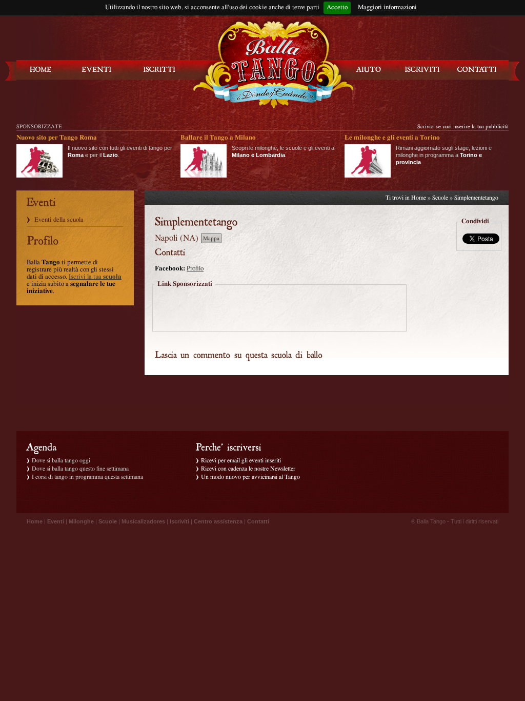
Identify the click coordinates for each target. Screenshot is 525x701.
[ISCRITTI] (159, 69)
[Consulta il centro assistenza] (368, 69)
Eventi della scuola (59, 220)
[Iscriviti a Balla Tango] (422, 69)
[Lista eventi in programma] (97, 69)
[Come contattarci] (476, 69)
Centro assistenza (218, 521)
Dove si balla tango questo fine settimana (80, 468)
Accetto (337, 7)
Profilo (195, 268)
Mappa (211, 238)
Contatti (258, 521)
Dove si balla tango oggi (61, 460)
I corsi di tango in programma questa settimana (87, 477)
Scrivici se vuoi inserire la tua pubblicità (463, 126)
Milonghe (81, 521)
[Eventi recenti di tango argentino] (41, 69)
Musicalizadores (143, 521)
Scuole (440, 197)
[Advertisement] (279, 309)
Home (418, 197)
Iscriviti (179, 521)
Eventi (55, 521)
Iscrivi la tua (95, 277)
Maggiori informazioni (387, 7)
